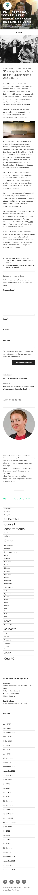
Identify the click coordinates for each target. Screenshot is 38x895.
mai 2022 (6, 835)
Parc (5, 611)
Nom (5, 319)
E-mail (6, 330)
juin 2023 (6, 784)
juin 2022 (6, 831)
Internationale (8, 583)
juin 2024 (6, 745)
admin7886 (26, 68)
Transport (7, 640)
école (7, 652)
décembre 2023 (9, 767)
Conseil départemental (16, 265)
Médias (6, 602)
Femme (6, 555)
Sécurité (6, 637)
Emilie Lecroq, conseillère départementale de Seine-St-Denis (17, 17)
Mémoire (6, 605)
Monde (6, 599)
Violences (7, 649)
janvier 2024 (8, 762)
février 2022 (7, 848)
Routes (6, 614)
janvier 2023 (8, 805)
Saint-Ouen (17, 260)
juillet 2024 (7, 741)
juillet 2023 (7, 780)
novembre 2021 (9, 861)
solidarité (10, 629)
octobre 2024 (8, 737)
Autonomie (7, 511)
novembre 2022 (9, 814)
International (7, 580)
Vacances (7, 643)
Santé (16, 267)
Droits (31, 265)
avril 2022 (7, 840)
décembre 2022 (9, 810)
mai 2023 (6, 788)
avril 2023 (7, 792)
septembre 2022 (9, 822)
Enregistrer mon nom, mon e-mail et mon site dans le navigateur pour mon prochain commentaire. (18, 354)
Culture (7, 536)
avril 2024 (7, 754)
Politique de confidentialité (12, 887)
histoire (7, 568)
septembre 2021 (9, 869)
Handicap (7, 565)
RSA (5, 617)
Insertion (6, 577)
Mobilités (6, 597)
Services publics (8, 624)
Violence (6, 646)
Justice (6, 591)
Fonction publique (8, 561)
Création (6, 533)
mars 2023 (7, 797)
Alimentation (7, 508)
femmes (7, 559)
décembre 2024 (9, 732)
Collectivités (11, 519)
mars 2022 (7, 844)
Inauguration (7, 574)
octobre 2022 (8, 818)
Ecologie (7, 548)
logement (7, 594)
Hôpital (7, 572)
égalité (9, 267)
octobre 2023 (8, 775)
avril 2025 (7, 724)
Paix (5, 608)
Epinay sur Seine (13, 258)
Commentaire (9, 290)
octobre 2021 (8, 865)
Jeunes (8, 587)
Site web (6, 341)
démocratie (8, 545)
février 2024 (8, 758)
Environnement (10, 552)
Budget (7, 515)
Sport (6, 633)
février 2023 (8, 801)
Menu (20, 32)
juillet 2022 (7, 827)
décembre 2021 (9, 857)
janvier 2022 (7, 852)
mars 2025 (7, 728)
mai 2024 (6, 750)
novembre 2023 (9, 771)
